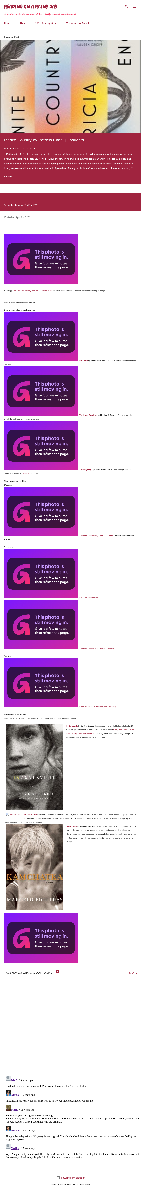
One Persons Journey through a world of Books (32, 291)
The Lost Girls (30, 815)
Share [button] (8, 176)
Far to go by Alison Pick (89, 598)
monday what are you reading (32, 972)
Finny (115, 730)
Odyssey (26, 473)
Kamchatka (72, 826)
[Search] (126, 6)
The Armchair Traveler (78, 23)
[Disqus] (72, 1028)
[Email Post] (57, 972)
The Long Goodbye (88, 415)
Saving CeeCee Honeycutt (83, 734)
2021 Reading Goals (46, 23)
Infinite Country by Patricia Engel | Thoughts (44, 140)
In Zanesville (72, 726)
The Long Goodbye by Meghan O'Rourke (96, 536)
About (23, 23)
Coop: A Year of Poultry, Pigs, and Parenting (97, 707)
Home (7, 23)
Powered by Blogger (72, 1177)
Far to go (83, 361)
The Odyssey (85, 470)
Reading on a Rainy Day (30, 6)
